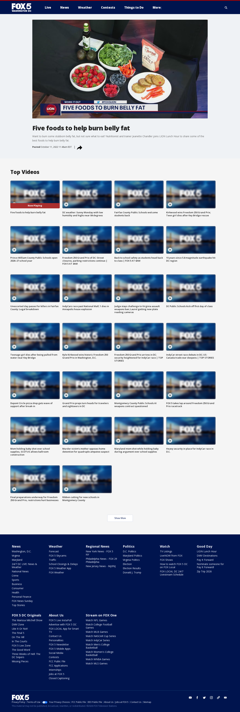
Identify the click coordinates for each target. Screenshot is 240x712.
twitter (204, 697)
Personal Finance (21, 596)
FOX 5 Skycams (57, 555)
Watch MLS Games (97, 663)
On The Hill (18, 637)
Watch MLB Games (97, 631)
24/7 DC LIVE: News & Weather (24, 565)
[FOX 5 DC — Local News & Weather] (23, 7)
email (225, 697)
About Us (56, 615)
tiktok (218, 697)
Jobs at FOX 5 (56, 674)
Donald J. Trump (132, 572)
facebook (197, 697)
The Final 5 (18, 633)
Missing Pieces (20, 661)
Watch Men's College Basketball (98, 646)
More (157, 7)
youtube (190, 697)
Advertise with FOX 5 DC (63, 624)
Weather (56, 546)
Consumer (18, 588)
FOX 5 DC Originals (26, 615)
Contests (54, 657)
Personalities (56, 640)
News (16, 546)
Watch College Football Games (99, 626)
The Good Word (21, 649)
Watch (165, 546)
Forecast (54, 551)
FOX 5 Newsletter (59, 644)
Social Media (56, 653)
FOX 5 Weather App (60, 568)
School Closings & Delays (63, 564)
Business (17, 584)
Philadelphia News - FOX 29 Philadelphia (101, 560)
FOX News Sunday (22, 601)
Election (127, 564)
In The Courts (19, 641)
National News (20, 571)
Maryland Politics (132, 555)
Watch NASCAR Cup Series (101, 636)
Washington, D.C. (21, 551)
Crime (15, 575)
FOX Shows (166, 559)
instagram (211, 697)
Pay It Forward (205, 559)
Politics (128, 546)
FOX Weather (56, 572)
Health (15, 592)
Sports (15, 579)
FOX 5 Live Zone (21, 645)
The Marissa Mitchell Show (27, 620)
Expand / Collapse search (226, 7)
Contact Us (55, 636)
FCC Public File (57, 661)
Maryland (17, 559)
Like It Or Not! (20, 628)
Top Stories (18, 605)
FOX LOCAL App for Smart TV (64, 630)
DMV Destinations (207, 555)
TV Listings (166, 551)
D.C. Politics (129, 551)
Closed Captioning (59, 678)
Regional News (97, 546)
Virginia (16, 555)
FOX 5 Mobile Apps (59, 648)
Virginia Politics (131, 559)
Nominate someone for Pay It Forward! (210, 565)
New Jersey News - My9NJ (101, 566)
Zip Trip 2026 (204, 571)
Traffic (52, 559)
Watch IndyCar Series (98, 640)
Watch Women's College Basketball (99, 653)
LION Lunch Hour (207, 551)
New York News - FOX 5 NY (99, 553)
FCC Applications (58, 665)
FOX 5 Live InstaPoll (60, 620)
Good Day (204, 546)
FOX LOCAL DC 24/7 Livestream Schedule (171, 573)
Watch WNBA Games (98, 659)
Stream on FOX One (101, 615)
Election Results (132, 568)
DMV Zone (18, 624)
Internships (55, 669)
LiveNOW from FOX (171, 555)
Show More (120, 518)
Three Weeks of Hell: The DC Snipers (26, 655)
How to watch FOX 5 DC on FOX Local (174, 565)
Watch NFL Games (96, 620)
